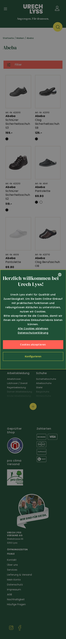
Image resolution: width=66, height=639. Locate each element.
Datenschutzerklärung (33, 333)
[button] (33, 356)
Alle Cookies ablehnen (33, 328)
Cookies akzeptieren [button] (33, 344)
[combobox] (59, 274)
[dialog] (33, 319)
